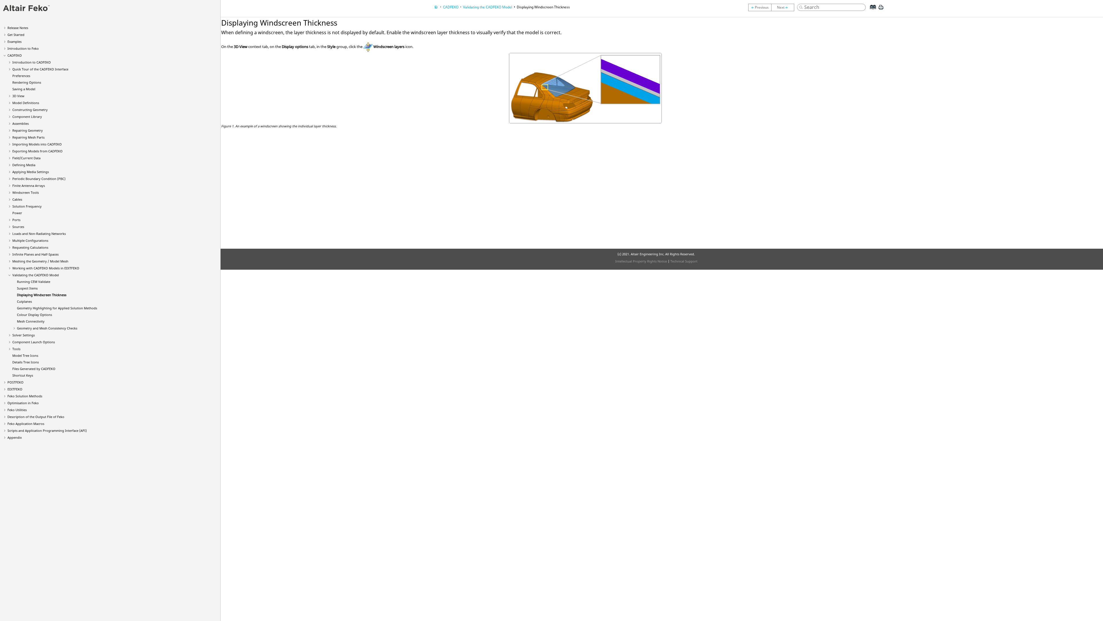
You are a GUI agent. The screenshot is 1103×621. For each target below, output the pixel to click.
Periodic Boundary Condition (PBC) (38, 179)
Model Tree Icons (25, 355)
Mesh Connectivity (31, 321)
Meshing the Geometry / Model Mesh (40, 261)
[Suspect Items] (759, 7)
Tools (16, 349)
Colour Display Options (34, 315)
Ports (16, 220)
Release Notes (17, 28)
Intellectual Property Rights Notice (641, 261)
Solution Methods (24, 396)
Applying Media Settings (30, 172)
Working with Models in (45, 268)
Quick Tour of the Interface (40, 69)
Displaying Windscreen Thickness (41, 295)
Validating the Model (35, 275)
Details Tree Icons (25, 362)
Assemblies (20, 123)
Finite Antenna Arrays (28, 185)
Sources (18, 227)
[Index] (871, 11)
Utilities (17, 410)
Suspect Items (27, 288)
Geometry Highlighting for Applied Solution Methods (57, 308)
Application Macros (25, 423)
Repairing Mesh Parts (28, 137)
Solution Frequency (27, 206)
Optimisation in (23, 403)
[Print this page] (881, 9)
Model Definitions (25, 103)
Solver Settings (23, 335)
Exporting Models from (37, 151)
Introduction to (23, 48)
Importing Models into (37, 144)
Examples (14, 41)
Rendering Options (26, 82)
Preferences (21, 76)
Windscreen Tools (25, 192)
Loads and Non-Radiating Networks (39, 233)
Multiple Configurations (30, 240)
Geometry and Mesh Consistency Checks (47, 328)
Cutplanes (24, 301)
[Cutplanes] (784, 7)
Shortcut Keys (22, 375)
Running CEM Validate (33, 281)
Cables (17, 199)
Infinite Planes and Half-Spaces (35, 254)
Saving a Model (23, 89)
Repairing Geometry (27, 130)
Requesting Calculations (30, 247)
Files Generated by (33, 369)
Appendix (14, 437)
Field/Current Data (26, 158)
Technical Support (683, 261)
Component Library (27, 116)
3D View (18, 96)
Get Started (15, 34)
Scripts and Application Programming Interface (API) (47, 430)
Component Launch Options (33, 342)
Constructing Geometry (30, 110)
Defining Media (23, 165)
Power (17, 213)
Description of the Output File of (35, 417)
